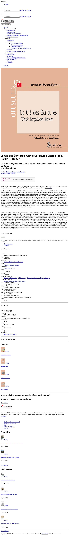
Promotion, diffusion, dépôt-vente (21, 48)
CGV (5, 425)
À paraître (10, 56)
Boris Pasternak (4, 389)
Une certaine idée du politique (8, 480)
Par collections (11, 59)
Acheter (3, 237)
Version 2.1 (7, 334)
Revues (9, 61)
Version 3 (14, 334)
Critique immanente (5, 378)
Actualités (10, 62)
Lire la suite (48, 188)
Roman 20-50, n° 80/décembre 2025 (9, 494)
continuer (3, 416)
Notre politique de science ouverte (17, 35)
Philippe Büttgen (11, 172)
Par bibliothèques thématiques (16, 58)
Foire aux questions (10, 423)
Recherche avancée (25, 10)
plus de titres (4, 465)
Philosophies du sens (6, 355)
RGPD (6, 428)
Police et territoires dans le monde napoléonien (11, 442)
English (6, 4)
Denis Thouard (21, 172)
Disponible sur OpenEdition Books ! (23, 179)
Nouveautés (10, 54)
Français (3, 1)
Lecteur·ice (10, 40)
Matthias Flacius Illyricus (8, 173)
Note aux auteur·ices (17, 45)
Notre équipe (11, 32)
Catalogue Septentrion (10, 278)
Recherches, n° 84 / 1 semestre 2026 (9, 509)
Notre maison (11, 30)
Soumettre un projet (16, 46)
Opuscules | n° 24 (9, 268)
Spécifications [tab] (8, 244)
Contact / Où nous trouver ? (12, 422)
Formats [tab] (6, 245)
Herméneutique (4, 366)
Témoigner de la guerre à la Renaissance (10, 523)
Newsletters (4, 403)
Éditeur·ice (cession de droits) (16, 51)
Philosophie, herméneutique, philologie (38, 278)
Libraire (9, 50)
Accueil (6, 27)
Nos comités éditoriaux (14, 34)
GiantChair (45, 534)
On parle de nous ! (12, 37)
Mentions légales (9, 427)
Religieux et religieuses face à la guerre (10, 457)
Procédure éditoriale (17, 43)
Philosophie (21, 278)
